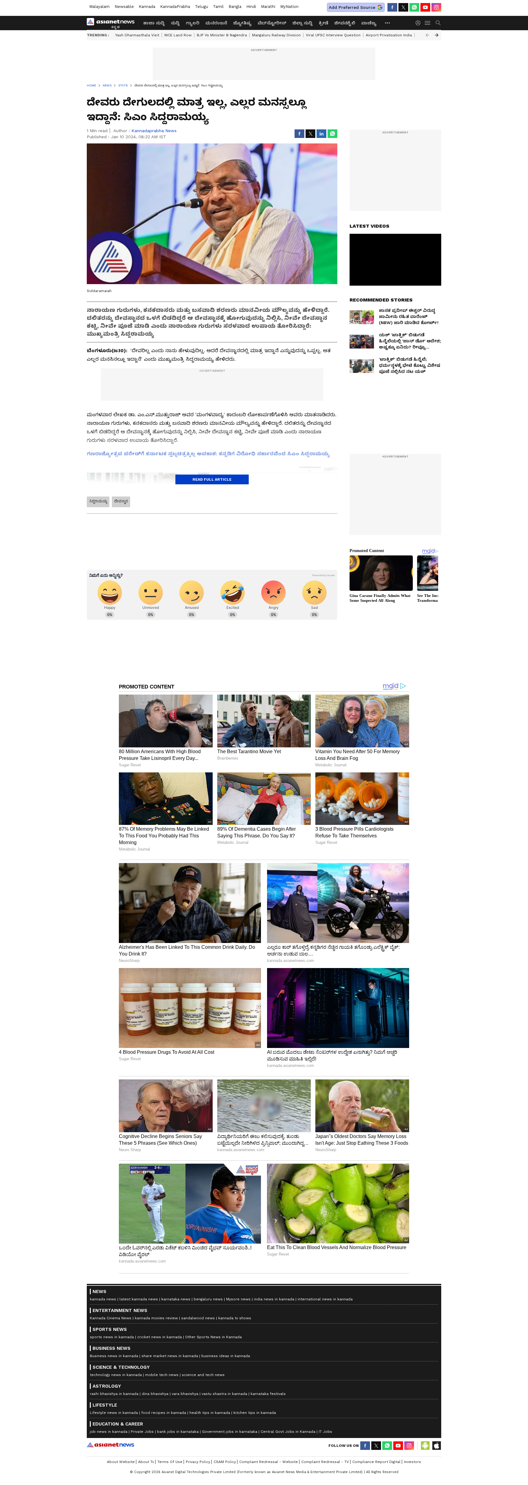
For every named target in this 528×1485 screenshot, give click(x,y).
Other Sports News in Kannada (213, 1337)
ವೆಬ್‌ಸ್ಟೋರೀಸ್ (272, 22)
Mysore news (238, 1299)
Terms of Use (169, 1462)
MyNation (289, 6)
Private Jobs (142, 1431)
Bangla (235, 6)
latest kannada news (138, 1299)
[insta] (436, 7)
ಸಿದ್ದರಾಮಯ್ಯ (98, 501)
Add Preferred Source (352, 7)
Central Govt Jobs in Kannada (288, 1431)
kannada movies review (156, 1318)
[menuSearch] (438, 22)
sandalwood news (198, 1318)
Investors (412, 1462)
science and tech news (203, 1375)
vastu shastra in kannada (224, 1394)
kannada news (103, 1299)
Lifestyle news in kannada (114, 1413)
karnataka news (175, 1299)
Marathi (268, 6)
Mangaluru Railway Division (276, 35)
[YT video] (425, 7)
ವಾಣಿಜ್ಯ (368, 22)
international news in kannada (325, 1299)
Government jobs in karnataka (229, 1431)
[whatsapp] (414, 7)
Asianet (110, 1444)
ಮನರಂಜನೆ (216, 22)
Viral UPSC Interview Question (333, 35)
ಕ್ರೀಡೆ (323, 22)
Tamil (218, 6)
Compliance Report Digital (376, 1462)
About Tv (146, 1462)
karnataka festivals (268, 1394)
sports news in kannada (112, 1337)
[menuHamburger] (428, 23)
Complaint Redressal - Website (268, 1462)
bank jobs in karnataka (178, 1431)
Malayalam (99, 6)
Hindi (251, 6)
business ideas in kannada (225, 1356)
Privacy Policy (198, 1462)
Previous (427, 35)
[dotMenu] (388, 22)
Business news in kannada (114, 1356)
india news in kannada (274, 1299)
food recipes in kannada (163, 1413)
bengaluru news (208, 1299)
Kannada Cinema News (110, 1318)
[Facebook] (392, 7)
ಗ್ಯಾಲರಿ (192, 22)
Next (436, 35)
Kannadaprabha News (154, 130)
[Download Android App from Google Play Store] (425, 1445)
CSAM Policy (225, 1462)
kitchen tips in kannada (254, 1413)
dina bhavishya (155, 1394)
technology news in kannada (116, 1375)
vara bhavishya (185, 1394)
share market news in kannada (169, 1356)
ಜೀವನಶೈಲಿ (344, 22)
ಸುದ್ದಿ (175, 22)
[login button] (420, 23)
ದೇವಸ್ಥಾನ (121, 501)
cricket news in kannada (159, 1337)
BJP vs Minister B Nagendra (222, 35)
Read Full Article (212, 479)
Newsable (124, 6)
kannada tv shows (234, 1318)
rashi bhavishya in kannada (114, 1394)
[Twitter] (403, 7)
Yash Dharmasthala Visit (137, 35)
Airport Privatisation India (389, 35)
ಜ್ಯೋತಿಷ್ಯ (242, 22)
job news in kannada (108, 1431)
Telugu (201, 6)
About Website (121, 1462)
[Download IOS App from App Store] (436, 1445)
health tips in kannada (209, 1413)
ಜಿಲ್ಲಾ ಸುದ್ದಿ (302, 22)
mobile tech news (161, 1375)
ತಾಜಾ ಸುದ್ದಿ (154, 22)
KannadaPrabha (175, 6)
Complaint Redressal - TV (325, 1462)
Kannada (147, 6)
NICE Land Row (178, 35)
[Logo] (113, 23)
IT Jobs (325, 1431)
